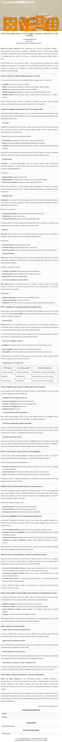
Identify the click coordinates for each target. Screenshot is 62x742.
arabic (28, 740)
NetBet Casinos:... (6, 733)
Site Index (4, 717)
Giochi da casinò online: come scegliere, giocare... (29, 43)
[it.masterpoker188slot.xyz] (31, 15)
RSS (46, 738)
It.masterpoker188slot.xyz (24, 738)
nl (34, 740)
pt (38, 740)
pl (36, 740)
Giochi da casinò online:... (8, 726)
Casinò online (29, 41)
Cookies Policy (40, 738)
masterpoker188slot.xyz (20, 740)
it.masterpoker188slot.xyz (29, 39)
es (31, 740)
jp (33, 740)
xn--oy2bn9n (44, 740)
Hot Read (4, 713)
